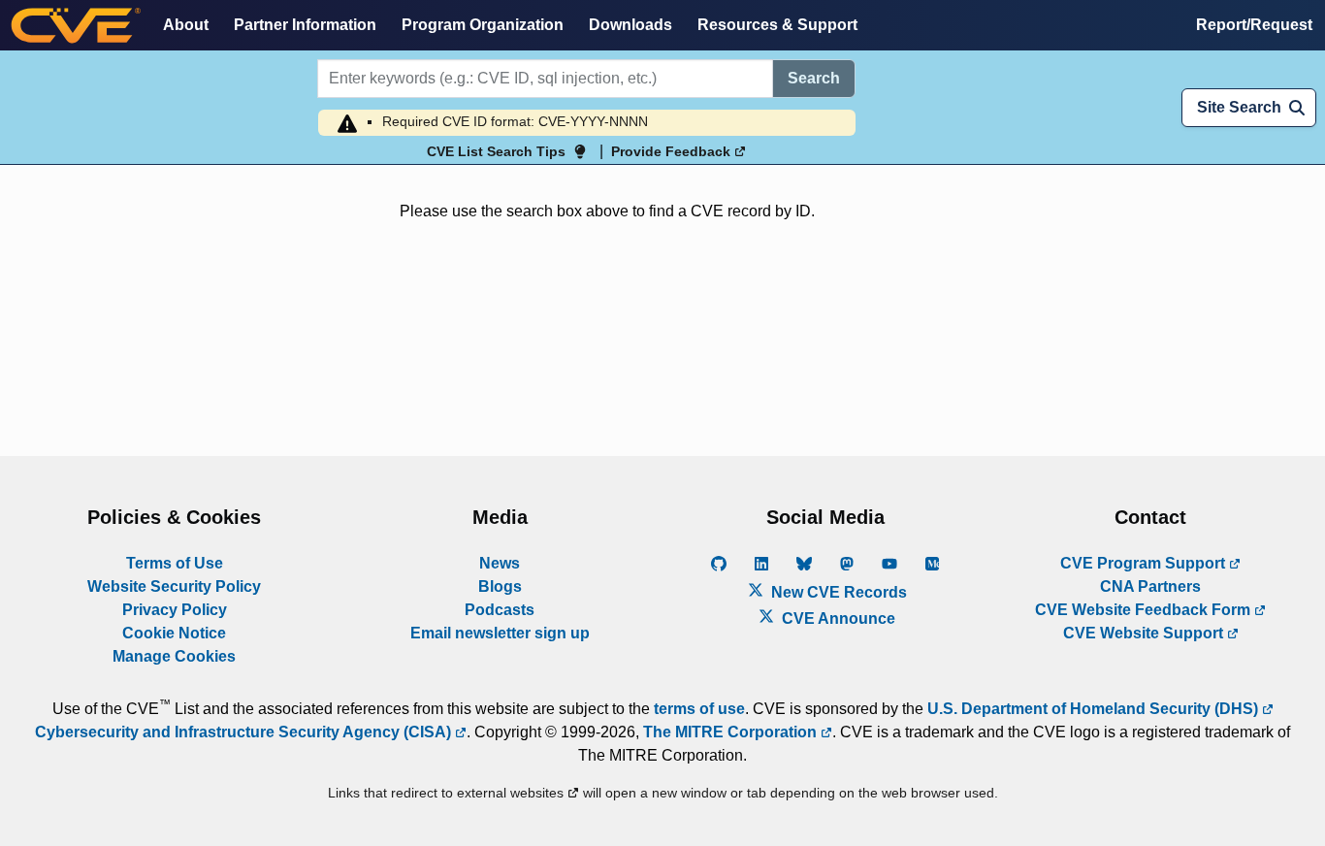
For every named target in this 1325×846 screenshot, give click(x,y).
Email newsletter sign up (500, 633)
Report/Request (1254, 24)
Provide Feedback (672, 151)
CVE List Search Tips (496, 151)
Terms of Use (174, 563)
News (499, 563)
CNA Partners (1150, 586)
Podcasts (499, 610)
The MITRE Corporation (732, 732)
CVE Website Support (1145, 633)
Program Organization (483, 24)
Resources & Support (777, 24)
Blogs (500, 586)
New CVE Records (837, 592)
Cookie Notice (174, 633)
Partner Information (305, 24)
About (186, 24)
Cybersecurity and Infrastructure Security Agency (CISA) (245, 732)
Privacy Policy (174, 610)
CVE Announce (836, 618)
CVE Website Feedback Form (1144, 610)
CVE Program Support (1144, 563)
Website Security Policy (174, 586)
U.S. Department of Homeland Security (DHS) (1094, 708)
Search (814, 78)
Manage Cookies (174, 656)
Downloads (630, 24)
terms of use (699, 708)
